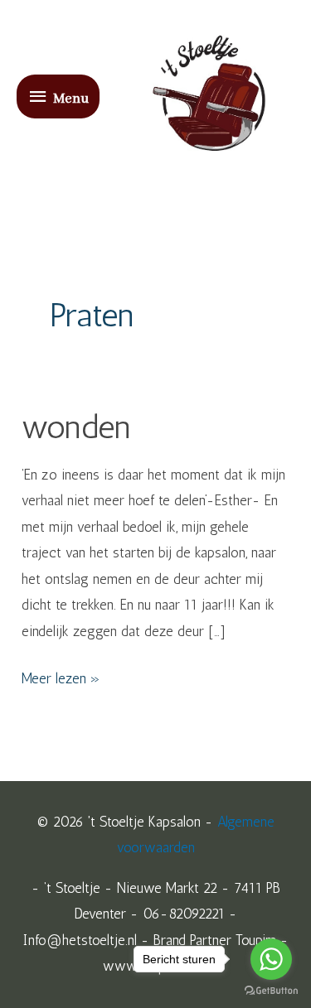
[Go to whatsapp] (271, 959)
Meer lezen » (61, 676)
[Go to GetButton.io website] (271, 991)
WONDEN (76, 426)
